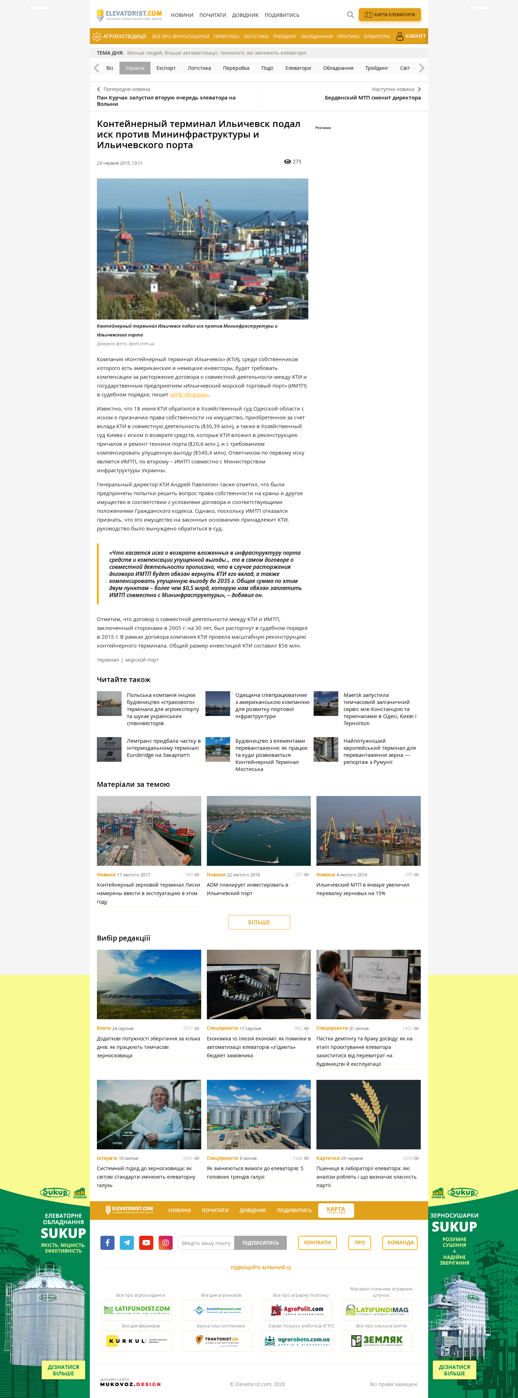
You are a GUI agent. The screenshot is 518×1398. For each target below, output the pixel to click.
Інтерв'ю (107, 1158)
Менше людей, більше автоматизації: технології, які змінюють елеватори (216, 52)
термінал (108, 659)
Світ (405, 68)
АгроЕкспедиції (124, 36)
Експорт (166, 68)
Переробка (226, 36)
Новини (106, 874)
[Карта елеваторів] (336, 1210)
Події (267, 68)
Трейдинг (285, 36)
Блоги (104, 1028)
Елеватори (377, 36)
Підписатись (260, 1242)
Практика (348, 36)
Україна (134, 68)
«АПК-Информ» (189, 394)
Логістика (256, 36)
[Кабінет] (360, 1211)
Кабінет (415, 35)
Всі (109, 68)
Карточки (328, 1158)
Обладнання (317, 36)
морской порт (142, 659)
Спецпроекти (222, 1028)
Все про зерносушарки (180, 36)
